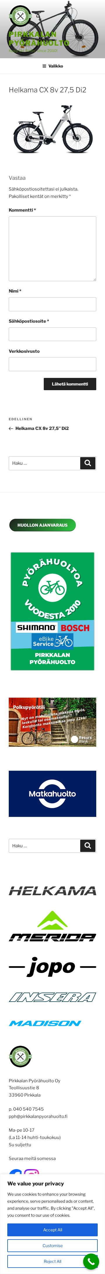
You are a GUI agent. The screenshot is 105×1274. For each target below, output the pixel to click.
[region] (52, 1224)
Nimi (15, 291)
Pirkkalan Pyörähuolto (39, 38)
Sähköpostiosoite (29, 321)
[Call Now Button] (91, 1262)
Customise (53, 1245)
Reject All (52, 1261)
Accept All (52, 1229)
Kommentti (22, 210)
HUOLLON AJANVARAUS (43, 525)
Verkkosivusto (24, 351)
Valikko (55, 65)
